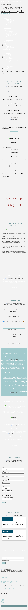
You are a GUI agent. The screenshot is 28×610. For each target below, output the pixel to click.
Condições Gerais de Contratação (7, 588)
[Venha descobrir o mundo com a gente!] (12, 11)
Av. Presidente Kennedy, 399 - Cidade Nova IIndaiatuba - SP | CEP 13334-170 (10, 582)
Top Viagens (3, 602)
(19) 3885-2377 (4, 577)
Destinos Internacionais (5, 604)
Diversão (2, 600)
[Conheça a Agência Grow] (20, 606)
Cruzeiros (2, 599)
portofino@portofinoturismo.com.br (8, 579)
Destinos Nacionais (4, 603)
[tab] (7, 519)
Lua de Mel (3, 601)
